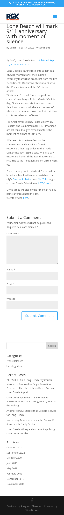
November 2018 (15, 484)
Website (10, 298)
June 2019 (11, 463)
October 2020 (14, 457)
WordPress (32, 510)
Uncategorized (14, 366)
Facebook (17, 179)
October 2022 (14, 447)
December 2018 (15, 478)
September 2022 (15, 452)
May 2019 (11, 468)
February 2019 (14, 473)
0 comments (43, 47)
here (25, 197)
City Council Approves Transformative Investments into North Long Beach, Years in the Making (31, 401)
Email (10, 284)
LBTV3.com (44, 183)
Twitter (29, 179)
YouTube (43, 179)
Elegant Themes (31, 506)
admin (13, 47)
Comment (13, 233)
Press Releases (14, 361)
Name (10, 269)
